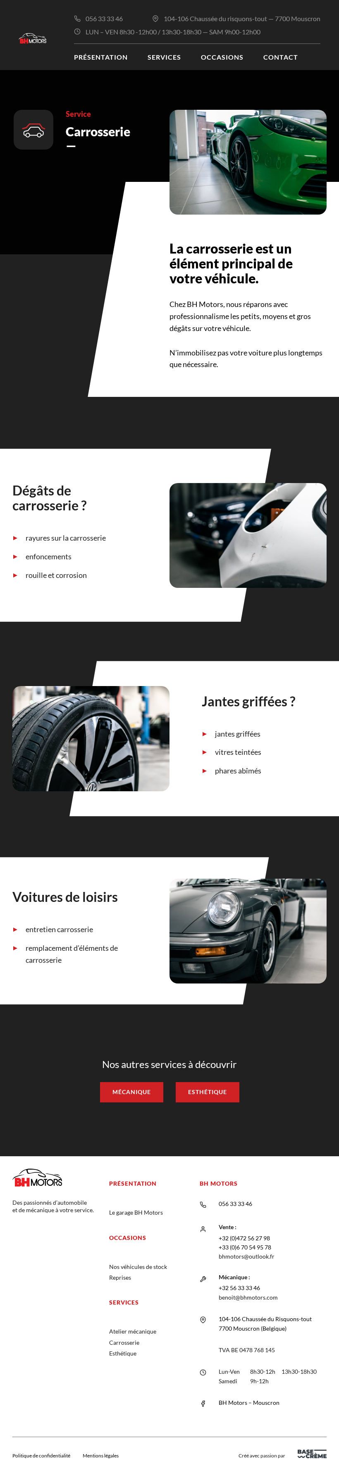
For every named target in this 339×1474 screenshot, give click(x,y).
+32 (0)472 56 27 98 (244, 1238)
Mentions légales (101, 1455)
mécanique (131, 1091)
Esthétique (207, 1091)
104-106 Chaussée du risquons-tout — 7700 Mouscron (242, 18)
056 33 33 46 (104, 18)
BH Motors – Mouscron (249, 1402)
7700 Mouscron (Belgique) (252, 1328)
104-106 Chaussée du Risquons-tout (265, 1318)
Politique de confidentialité (41, 1455)
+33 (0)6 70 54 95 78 (245, 1247)
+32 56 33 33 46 (239, 1287)
